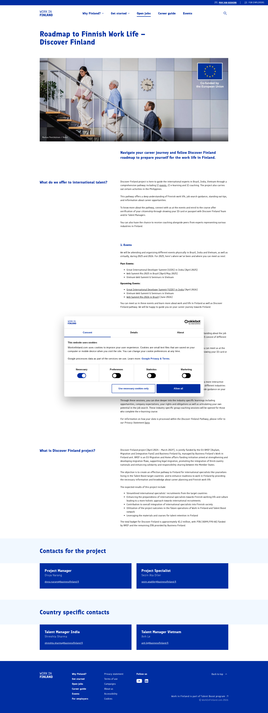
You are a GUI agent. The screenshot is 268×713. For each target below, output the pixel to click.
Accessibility (110, 693)
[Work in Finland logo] (46, 13)
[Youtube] (139, 681)
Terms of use (111, 679)
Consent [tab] (87, 332)
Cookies (108, 698)
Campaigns (110, 683)
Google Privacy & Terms (156, 358)
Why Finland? (92, 13)
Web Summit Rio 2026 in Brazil (143, 297)
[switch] (116, 375)
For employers (80, 698)
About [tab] (180, 332)
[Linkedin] (146, 681)
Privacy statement (113, 674)
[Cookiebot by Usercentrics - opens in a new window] (186, 322)
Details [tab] (134, 332)
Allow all (178, 388)
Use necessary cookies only (133, 388)
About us (108, 688)
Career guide (167, 13)
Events (187, 13)
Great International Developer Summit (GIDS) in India (155, 289)
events (162, 185)
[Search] (225, 13)
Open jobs (144, 13)
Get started (119, 13)
